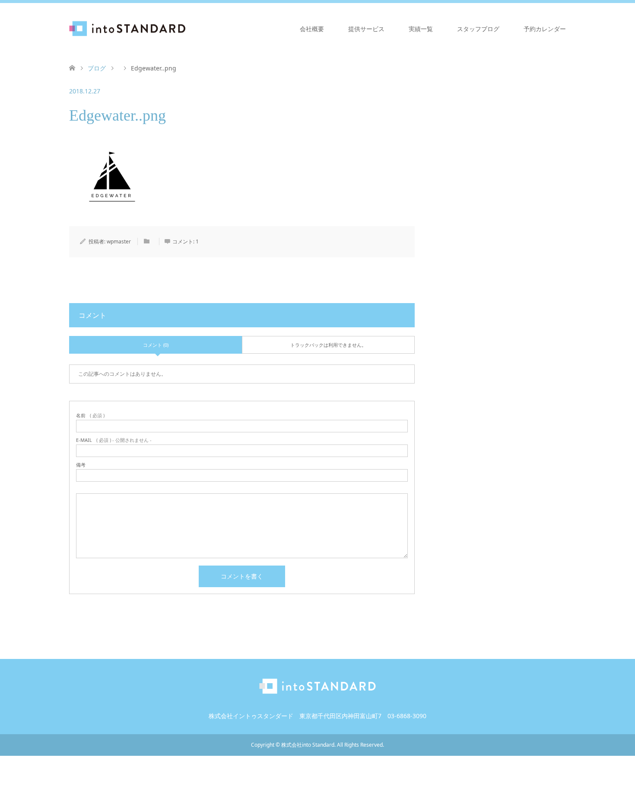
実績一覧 (421, 29)
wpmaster (119, 241)
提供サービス (366, 29)
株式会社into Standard (307, 744)
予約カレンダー (545, 29)
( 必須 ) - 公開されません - (114, 440)
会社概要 (312, 29)
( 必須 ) (90, 415)
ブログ (97, 68)
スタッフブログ (478, 29)
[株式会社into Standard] (185, 28)
